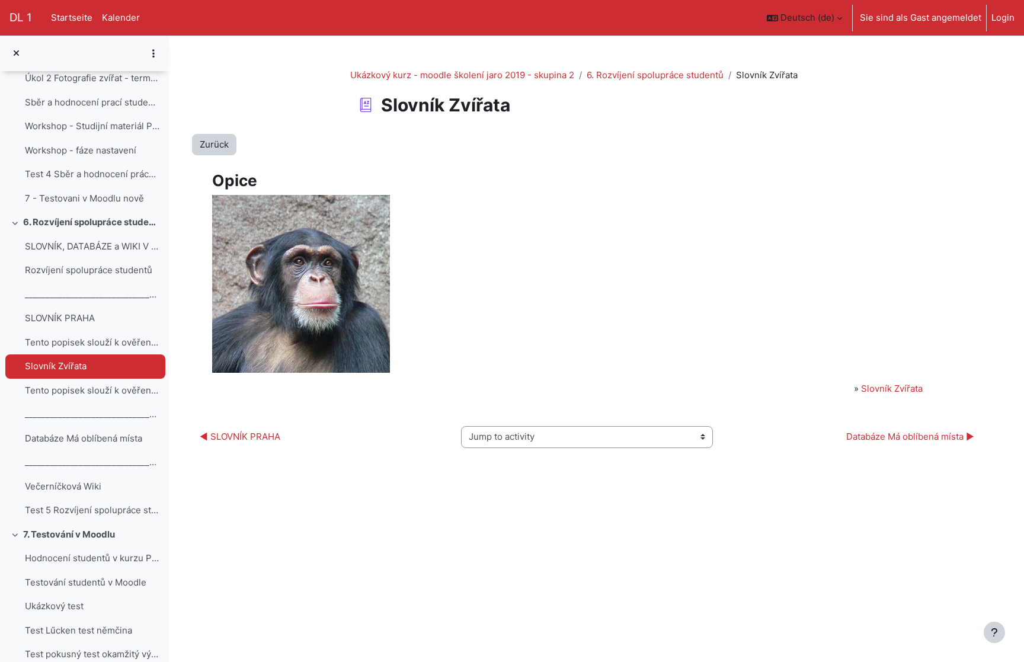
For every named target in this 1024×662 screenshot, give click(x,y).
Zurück (214, 144)
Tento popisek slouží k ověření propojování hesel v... (92, 342)
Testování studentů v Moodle (85, 582)
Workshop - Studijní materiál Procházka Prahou (92, 126)
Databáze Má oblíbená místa (83, 438)
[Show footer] (994, 632)
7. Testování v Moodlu (69, 534)
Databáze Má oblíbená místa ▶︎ (910, 436)
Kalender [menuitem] (121, 17)
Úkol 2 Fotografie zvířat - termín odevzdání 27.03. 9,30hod (92, 78)
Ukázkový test (54, 606)
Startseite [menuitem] (71, 17)
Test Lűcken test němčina (78, 630)
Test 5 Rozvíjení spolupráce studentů (92, 510)
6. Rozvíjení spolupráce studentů (91, 222)
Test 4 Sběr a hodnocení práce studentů (92, 174)
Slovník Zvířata (56, 366)
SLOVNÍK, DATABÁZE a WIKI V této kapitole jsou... (92, 246)
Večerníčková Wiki (63, 486)
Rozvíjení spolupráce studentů (88, 270)
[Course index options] (153, 53)
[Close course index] (16, 54)
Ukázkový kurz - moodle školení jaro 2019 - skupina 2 (462, 75)
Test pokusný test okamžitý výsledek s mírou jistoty (92, 654)
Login (1003, 17)
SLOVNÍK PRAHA (60, 318)
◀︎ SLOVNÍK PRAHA (240, 436)
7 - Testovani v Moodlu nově (84, 198)
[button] (804, 18)
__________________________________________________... (92, 294)
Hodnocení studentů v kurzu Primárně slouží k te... (92, 558)
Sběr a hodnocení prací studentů (92, 102)
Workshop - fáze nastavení (80, 150)
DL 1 (20, 17)
